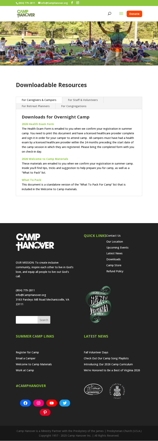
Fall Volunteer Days (96, 352)
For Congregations (73, 106)
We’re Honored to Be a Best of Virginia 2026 (112, 370)
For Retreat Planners (36, 106)
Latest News (114, 253)
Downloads (113, 259)
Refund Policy (114, 271)
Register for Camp (27, 352)
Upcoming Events (117, 247)
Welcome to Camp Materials (34, 364)
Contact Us (113, 235)
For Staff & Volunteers (83, 100)
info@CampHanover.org (31, 295)
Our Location (114, 241)
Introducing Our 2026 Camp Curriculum (108, 364)
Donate (134, 14)
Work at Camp (25, 370)
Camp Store (113, 265)
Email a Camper (25, 358)
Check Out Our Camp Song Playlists (106, 358)
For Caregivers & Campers (39, 100)
